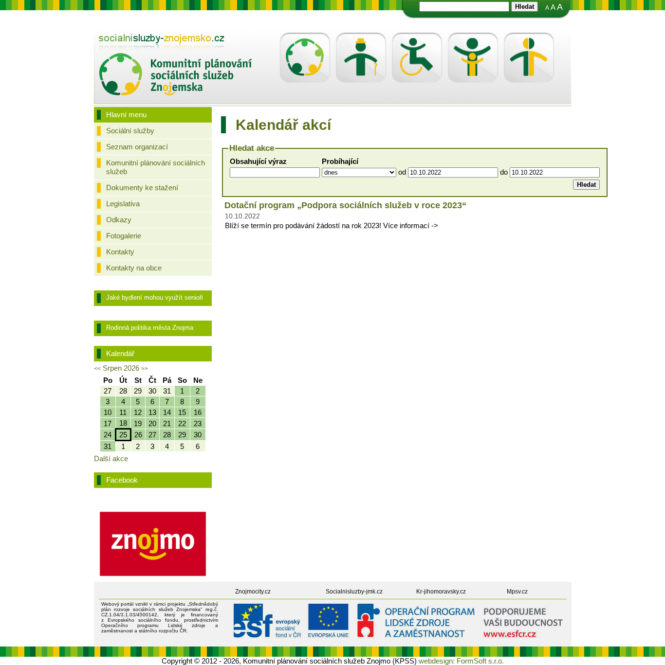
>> (144, 368)
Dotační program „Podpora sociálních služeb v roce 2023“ (345, 205)
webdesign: (437, 661)
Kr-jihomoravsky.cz (441, 591)
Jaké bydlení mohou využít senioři (154, 297)
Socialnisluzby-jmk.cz (354, 591)
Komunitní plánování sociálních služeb (155, 167)
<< (97, 368)
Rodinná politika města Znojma (149, 327)
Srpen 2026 (121, 368)
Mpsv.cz (517, 591)
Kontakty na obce (134, 268)
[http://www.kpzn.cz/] (175, 43)
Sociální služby (130, 130)
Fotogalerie (123, 236)
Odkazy (118, 220)
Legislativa (123, 203)
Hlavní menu (126, 114)
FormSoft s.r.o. (480, 661)
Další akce (111, 458)
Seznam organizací (137, 147)
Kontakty (120, 252)
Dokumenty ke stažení (142, 187)
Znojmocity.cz (253, 591)
